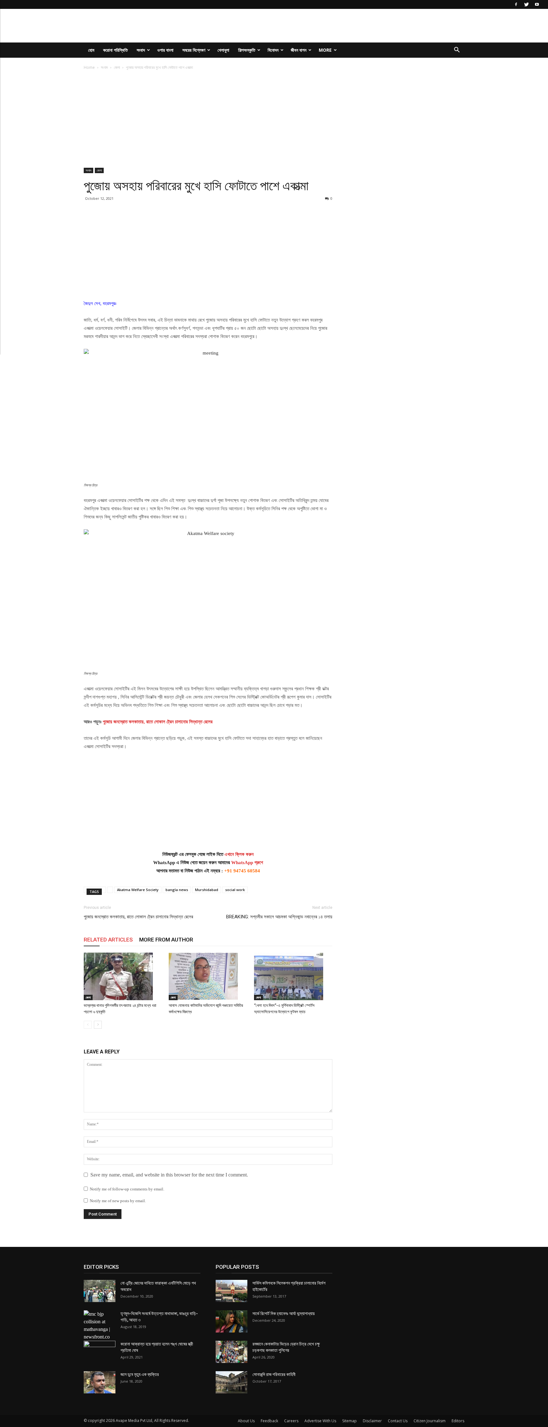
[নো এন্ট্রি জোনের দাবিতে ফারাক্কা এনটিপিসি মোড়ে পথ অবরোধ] (99, 1291)
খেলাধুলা (223, 50)
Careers (291, 1421)
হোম (91, 50)
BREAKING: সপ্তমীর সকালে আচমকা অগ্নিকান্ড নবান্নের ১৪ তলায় (279, 917)
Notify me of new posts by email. (118, 1200)
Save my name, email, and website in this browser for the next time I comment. (169, 1174)
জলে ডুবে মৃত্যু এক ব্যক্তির (140, 1374)
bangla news (177, 889)
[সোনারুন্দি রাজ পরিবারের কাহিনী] (231, 1382)
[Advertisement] (208, 120)
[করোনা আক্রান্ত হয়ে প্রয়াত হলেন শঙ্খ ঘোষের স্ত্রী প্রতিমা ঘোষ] (99, 1352)
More (325, 50)
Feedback (269, 1421)
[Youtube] (537, 4)
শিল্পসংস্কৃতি (246, 50)
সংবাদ (141, 50)
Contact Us (398, 1421)
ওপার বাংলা (165, 50)
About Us (246, 1421)
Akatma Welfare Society (138, 889)
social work (235, 889)
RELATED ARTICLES (108, 939)
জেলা (117, 67)
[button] (456, 50)
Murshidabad (206, 889)
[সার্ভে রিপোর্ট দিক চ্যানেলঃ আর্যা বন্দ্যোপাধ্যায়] (231, 1321)
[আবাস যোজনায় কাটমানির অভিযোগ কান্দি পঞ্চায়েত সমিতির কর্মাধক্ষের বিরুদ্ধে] (208, 976)
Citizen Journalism (430, 1421)
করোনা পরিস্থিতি (115, 50)
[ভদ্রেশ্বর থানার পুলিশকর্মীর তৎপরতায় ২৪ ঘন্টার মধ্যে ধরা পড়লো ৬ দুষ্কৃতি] (123, 976)
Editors (458, 1421)
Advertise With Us (320, 1421)
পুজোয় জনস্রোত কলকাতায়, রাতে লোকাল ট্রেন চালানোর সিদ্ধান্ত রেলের (156, 721)
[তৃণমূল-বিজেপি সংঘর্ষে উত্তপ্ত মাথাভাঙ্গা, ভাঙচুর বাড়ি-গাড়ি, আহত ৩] (99, 1325)
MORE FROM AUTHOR (166, 939)
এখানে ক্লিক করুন (239, 854)
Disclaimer (372, 1421)
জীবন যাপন (298, 50)
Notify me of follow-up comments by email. (127, 1189)
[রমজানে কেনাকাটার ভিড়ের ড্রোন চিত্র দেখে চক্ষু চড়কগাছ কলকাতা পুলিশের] (231, 1352)
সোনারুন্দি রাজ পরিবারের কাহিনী (274, 1374)
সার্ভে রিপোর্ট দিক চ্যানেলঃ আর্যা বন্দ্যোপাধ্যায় (283, 1313)
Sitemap (349, 1421)
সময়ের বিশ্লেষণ (193, 50)
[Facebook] (516, 4)
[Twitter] (526, 4)
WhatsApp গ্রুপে (247, 862)
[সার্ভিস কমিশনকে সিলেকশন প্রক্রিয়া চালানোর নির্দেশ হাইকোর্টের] (231, 1291)
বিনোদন (273, 50)
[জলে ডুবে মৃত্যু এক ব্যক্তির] (99, 1382)
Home (89, 67)
